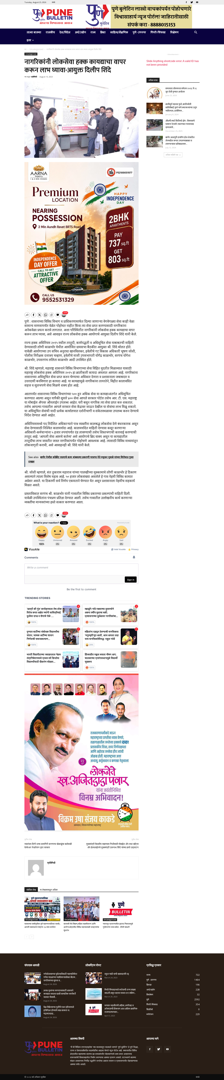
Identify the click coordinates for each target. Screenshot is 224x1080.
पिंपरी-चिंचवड (158, 32)
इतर (29, 40)
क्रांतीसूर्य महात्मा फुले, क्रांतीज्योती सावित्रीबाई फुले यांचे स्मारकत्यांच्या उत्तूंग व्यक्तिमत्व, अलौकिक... (181, 107)
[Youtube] (197, 2)
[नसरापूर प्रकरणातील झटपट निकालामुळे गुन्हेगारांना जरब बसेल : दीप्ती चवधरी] (121, 908)
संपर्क (53, 2)
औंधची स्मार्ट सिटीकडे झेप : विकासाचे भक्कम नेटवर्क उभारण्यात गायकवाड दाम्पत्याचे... (180, 124)
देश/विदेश (65, 32)
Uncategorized (36, 49)
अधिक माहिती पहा (172, 154)
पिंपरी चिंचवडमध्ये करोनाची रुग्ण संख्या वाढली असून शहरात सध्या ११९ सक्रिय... (120, 991)
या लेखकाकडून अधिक (49, 889)
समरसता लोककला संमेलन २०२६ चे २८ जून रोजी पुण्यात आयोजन (181, 90)
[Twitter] (191, 2)
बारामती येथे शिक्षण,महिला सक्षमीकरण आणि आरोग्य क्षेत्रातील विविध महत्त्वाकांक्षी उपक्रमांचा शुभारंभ (81, 927)
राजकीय (50, 32)
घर (25, 49)
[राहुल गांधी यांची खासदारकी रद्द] (93, 978)
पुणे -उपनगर (139, 32)
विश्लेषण (174, 32)
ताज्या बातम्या (34, 32)
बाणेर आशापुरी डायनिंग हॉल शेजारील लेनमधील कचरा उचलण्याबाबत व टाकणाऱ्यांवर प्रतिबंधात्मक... (179, 140)
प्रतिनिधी (34, 76)
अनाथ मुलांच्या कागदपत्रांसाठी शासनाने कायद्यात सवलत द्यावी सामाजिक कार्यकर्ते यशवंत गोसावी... (59, 994)
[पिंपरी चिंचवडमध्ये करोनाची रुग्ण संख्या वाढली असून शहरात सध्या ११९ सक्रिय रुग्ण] (93, 994)
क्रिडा (103, 32)
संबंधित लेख (31, 889)
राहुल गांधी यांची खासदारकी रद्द (116, 974)
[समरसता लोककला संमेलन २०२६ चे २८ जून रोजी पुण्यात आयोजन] (154, 92)
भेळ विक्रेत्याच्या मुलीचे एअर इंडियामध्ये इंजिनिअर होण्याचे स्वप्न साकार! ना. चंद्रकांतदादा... (58, 1010)
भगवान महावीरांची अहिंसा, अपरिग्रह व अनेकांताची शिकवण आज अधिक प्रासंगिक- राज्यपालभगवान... (121, 1009)
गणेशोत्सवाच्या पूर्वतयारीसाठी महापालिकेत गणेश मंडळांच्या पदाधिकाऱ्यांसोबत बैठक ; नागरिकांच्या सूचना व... (60, 977)
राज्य (93, 32)
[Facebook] (186, 2)
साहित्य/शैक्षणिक (119, 32)
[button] (196, 32)
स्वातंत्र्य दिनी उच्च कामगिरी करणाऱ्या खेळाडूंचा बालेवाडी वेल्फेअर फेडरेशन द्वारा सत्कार (48, 846)
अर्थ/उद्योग (80, 32)
